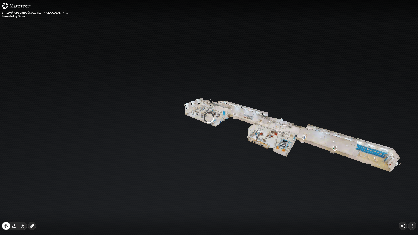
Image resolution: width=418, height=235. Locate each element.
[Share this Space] (403, 226)
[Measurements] (32, 226)
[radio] (6, 226)
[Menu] (412, 226)
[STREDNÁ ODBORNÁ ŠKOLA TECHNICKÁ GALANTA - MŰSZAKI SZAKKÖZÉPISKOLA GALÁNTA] (209, 117)
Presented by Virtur (13, 16)
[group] (14, 226)
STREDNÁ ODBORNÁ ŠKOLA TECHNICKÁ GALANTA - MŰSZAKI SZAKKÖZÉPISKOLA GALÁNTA (34, 12)
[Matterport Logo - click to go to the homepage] (16, 6)
